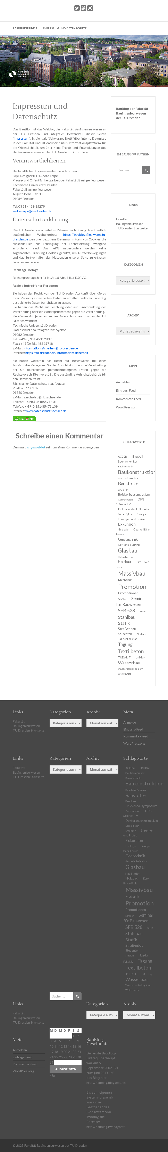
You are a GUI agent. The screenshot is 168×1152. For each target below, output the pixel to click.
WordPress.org (126, 407)
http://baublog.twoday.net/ (105, 1127)
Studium (141, 634)
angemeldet (35, 447)
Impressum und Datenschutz (65, 28)
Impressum (21, 138)
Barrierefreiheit (25, 28)
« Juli (53, 1075)
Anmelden (123, 382)
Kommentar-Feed (128, 399)
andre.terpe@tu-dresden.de (32, 211)
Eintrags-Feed (126, 390)
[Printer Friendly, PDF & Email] (24, 418)
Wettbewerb (124, 673)
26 (61, 1057)
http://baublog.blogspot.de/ (106, 1082)
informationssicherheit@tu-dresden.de (51, 348)
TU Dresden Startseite (132, 228)
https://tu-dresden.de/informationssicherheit (56, 353)
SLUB (143, 611)
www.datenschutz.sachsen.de (45, 411)
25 (56, 1057)
